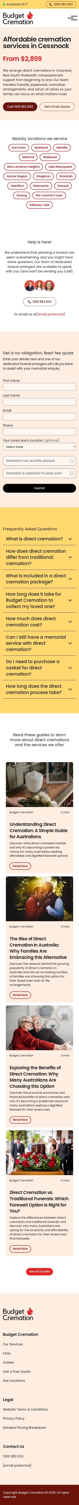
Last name (11, 395)
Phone (8, 425)
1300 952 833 (63, 4)
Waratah (66, 176)
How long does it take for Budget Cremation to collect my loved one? (33, 600)
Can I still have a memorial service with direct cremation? (36, 643)
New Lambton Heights (23, 167)
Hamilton (17, 186)
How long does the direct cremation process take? (34, 689)
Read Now (20, 866)
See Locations (14, 1380)
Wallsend (50, 157)
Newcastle (41, 186)
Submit (39, 488)
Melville (62, 147)
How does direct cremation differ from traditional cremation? (36, 557)
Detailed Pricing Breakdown (24, 1427)
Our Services (13, 1344)
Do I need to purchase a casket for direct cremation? (33, 668)
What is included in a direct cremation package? (36, 579)
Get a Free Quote (57, 107)
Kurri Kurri (19, 147)
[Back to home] (26, 1314)
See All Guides (39, 1271)
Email (7, 410)
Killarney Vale (39, 205)
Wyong (21, 195)
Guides (8, 1362)
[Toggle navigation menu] (71, 18)
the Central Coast (49, 195)
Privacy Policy (14, 1418)
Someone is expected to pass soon (34, 473)
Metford (28, 157)
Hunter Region (17, 176)
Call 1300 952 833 (20, 107)
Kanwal (63, 186)
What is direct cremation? (34, 539)
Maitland (41, 147)
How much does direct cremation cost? (31, 622)
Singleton (43, 176)
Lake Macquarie (60, 167)
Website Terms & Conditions (25, 1409)
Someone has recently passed (30, 460)
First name (11, 380)
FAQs (7, 1353)
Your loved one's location (31, 440)
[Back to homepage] (18, 18)
